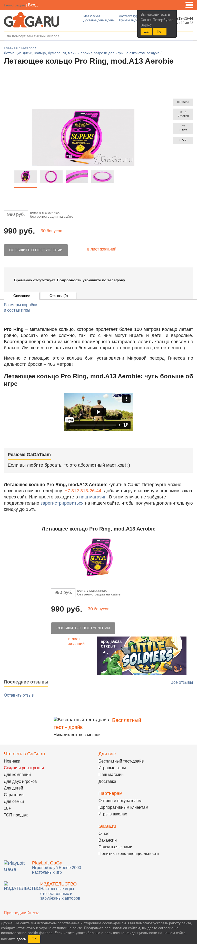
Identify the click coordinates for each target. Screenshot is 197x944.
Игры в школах (112, 814)
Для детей (13, 788)
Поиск (189, 36)
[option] (25, 177)
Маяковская (92, 16)
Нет (160, 31)
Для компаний (17, 774)
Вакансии (107, 840)
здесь (21, 939)
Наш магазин (111, 774)
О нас (103, 833)
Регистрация (14, 5)
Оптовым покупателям (120, 800)
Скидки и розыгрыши (24, 768)
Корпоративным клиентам (123, 807)
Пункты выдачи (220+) (135, 20)
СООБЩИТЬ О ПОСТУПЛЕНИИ (36, 250)
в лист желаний (101, 249)
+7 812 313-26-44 (83, 490)
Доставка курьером (133, 16)
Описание (21, 296)
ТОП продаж (16, 815)
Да (146, 31)
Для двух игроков (20, 781)
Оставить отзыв (19, 695)
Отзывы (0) (59, 296)
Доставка (107, 781)
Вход (32, 5)
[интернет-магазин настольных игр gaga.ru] (31, 19)
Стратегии (14, 795)
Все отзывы (182, 682)
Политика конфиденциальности (128, 853)
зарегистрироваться (62, 503)
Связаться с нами (115, 847)
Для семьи (14, 801)
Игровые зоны (112, 768)
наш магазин (92, 496)
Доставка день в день (98, 20)
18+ (7, 808)
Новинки (12, 761)
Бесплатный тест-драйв (121, 761)
